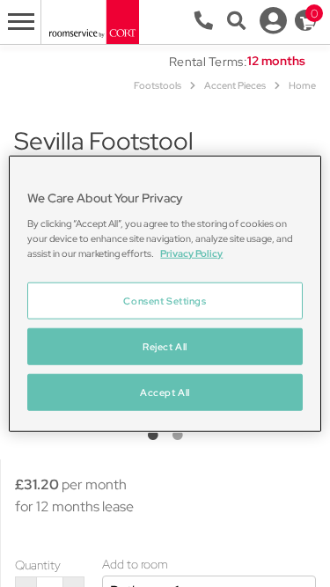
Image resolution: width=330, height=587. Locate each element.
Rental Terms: (208, 62)
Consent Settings (164, 300)
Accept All (165, 392)
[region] (164, 293)
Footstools (157, 85)
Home (302, 85)
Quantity (38, 565)
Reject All (165, 346)
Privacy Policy (191, 253)
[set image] (153, 436)
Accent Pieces (235, 85)
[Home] (93, 20)
